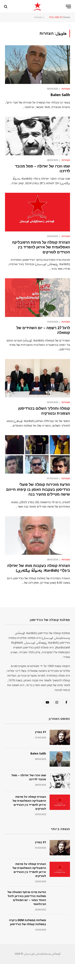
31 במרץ (40, 732)
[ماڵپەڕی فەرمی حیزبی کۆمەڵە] (37, 6)
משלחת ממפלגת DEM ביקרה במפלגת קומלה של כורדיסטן (27, 922)
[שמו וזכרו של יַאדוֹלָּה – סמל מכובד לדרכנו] (37, 136)
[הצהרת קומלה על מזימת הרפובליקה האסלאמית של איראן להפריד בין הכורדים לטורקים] (37, 212)
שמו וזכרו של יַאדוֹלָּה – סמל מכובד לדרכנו (42, 168)
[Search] (6, 6)
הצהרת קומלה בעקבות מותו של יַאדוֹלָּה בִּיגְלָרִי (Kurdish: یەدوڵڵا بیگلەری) (38, 568)
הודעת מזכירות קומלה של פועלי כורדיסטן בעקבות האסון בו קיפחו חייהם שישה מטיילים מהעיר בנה (38, 489)
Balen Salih (60, 95)
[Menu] (68, 6)
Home (66, 17)
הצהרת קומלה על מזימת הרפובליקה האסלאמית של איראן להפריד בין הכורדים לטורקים (41, 247)
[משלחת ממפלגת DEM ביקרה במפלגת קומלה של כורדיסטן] (60, 925)
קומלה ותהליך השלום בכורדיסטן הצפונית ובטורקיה (44, 411)
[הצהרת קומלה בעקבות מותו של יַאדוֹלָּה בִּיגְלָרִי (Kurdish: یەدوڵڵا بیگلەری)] (37, 535)
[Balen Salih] (37, 64)
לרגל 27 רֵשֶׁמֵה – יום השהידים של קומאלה (43, 330)
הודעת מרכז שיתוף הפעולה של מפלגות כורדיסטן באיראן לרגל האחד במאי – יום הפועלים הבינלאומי (27, 898)
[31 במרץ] (60, 737)
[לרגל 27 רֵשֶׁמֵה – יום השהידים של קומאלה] (37, 297)
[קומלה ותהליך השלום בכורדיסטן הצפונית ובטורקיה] (37, 378)
